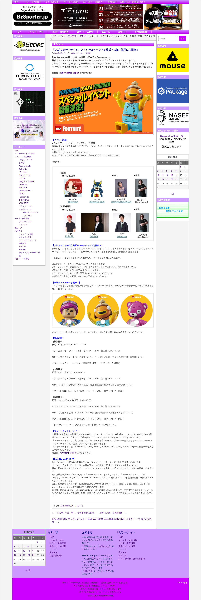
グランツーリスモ (26, 206)
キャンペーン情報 (26, 234)
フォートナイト (77, 505)
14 (176, 175)
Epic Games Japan (69, 72)
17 (158, 179)
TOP (16, 2)
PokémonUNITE (25, 190)
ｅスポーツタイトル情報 (24, 153)
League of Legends (27, 181)
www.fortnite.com (68, 452)
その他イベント (25, 209)
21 (176, 179)
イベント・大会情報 (31, 2)
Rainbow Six (24, 196)
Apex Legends (25, 166)
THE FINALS (24, 200)
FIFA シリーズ (24, 175)
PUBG (21, 193)
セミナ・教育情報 (51, 2)
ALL (16, 150)
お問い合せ (104, 546)
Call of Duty (23, 169)
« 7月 (172, 193)
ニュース (86, 2)
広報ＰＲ (98, 2)
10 (158, 175)
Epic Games (65, 505)
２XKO (21, 162)
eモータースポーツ (30, 212)
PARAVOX (23, 187)
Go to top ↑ (182, 582)
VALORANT (23, 203)
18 (163, 179)
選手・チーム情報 (71, 2)
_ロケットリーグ (25, 159)
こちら (102, 588)
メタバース (27, 215)
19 (167, 179)
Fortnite (22, 178)
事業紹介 (22, 243)
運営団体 (111, 2)
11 (163, 175)
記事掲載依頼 (141, 31)
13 (172, 175)
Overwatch (23, 184)
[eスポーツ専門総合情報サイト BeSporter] (32, 16)
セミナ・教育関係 (60, 31)
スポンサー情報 (25, 237)
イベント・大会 (36, 31)
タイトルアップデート (28, 240)
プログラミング (25, 221)
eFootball (22, 172)
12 (167, 175)
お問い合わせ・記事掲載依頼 (131, 2)
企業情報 (22, 246)
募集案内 (22, 249)
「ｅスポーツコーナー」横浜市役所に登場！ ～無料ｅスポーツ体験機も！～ (89, 512)
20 (172, 179)
